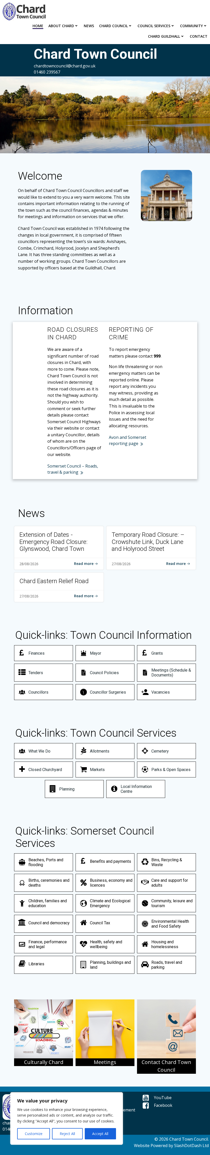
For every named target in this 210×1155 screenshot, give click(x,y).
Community (191, 25)
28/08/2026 (28, 563)
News (89, 25)
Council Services (154, 25)
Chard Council (113, 25)
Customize (34, 1133)
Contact (198, 36)
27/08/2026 (121, 563)
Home (38, 25)
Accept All (100, 1133)
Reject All (67, 1133)
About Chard (61, 25)
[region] (66, 1118)
